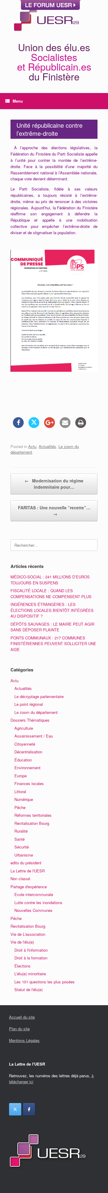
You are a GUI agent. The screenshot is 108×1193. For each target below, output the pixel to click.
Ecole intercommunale (33, 894)
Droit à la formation (30, 958)
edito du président (25, 863)
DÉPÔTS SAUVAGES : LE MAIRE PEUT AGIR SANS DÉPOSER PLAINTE (52, 627)
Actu (32, 446)
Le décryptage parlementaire (39, 696)
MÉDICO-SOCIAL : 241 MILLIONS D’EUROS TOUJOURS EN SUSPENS (50, 580)
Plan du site (19, 1029)
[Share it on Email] (65, 426)
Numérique (23, 799)
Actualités (47, 446)
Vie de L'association (27, 934)
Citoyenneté (24, 744)
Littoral (20, 791)
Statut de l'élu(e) (28, 989)
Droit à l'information (31, 950)
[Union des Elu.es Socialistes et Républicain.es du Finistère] (45, 17)
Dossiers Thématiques (30, 720)
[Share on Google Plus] (49, 426)
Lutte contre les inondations (38, 902)
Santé (19, 839)
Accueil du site (22, 1017)
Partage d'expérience (28, 886)
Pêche (20, 807)
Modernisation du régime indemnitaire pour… (54, 484)
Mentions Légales (24, 1040)
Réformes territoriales (33, 815)
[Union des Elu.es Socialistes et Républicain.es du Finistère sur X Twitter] (15, 1109)
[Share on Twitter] (33, 426)
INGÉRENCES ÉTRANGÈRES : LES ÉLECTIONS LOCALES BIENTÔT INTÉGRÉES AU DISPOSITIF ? (52, 610)
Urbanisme (23, 855)
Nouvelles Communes (33, 910)
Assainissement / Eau (33, 736)
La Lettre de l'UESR (27, 871)
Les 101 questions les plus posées (44, 982)
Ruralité (21, 831)
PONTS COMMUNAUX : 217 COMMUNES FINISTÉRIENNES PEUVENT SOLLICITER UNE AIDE (53, 643)
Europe (20, 775)
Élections (22, 966)
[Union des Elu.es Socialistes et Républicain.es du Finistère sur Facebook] (29, 1109)
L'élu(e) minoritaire (30, 973)
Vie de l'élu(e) (22, 942)
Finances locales (29, 783)
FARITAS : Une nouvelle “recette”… (54, 511)
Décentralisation (28, 752)
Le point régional (28, 704)
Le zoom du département (36, 712)
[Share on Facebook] (18, 426)
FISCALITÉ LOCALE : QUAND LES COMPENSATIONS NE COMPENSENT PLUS (51, 593)
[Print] (80, 426)
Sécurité (21, 847)
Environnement (27, 767)
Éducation (23, 760)
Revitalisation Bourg (31, 823)
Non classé (20, 878)
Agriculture (23, 728)
